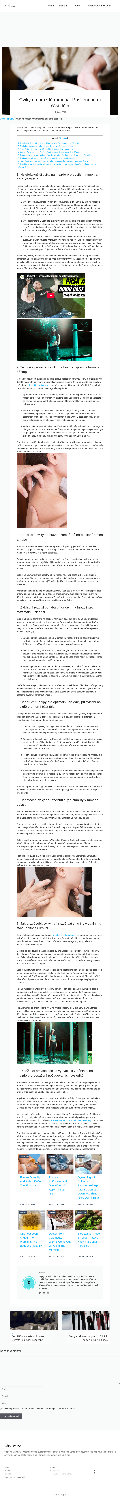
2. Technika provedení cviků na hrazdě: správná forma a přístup (46, 146)
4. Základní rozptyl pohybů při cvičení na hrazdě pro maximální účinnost (49, 152)
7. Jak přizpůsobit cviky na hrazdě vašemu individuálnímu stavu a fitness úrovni (53, 161)
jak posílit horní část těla (39, 385)
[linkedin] (94, 1475)
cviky (7, 1471)
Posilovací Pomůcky (99, 6)
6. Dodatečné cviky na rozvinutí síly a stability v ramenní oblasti (46, 158)
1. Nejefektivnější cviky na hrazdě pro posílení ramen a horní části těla (49, 143)
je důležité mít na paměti (64, 935)
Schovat (63, 138)
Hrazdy (10, 119)
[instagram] (94, 1467)
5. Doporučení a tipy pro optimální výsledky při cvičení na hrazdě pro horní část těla (55, 155)
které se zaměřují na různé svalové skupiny (71, 1120)
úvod (7, 1467)
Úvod (51, 6)
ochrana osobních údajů (61, 1474)
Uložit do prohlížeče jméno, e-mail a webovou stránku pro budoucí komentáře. (39, 1408)
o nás (52, 1467)
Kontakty (54, 1471)
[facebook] (94, 1473)
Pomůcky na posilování (15, 1477)
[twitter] (94, 1470)
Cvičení (63, 6)
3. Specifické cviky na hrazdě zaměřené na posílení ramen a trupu (47, 149)
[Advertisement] (60, 29)
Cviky (78, 6)
